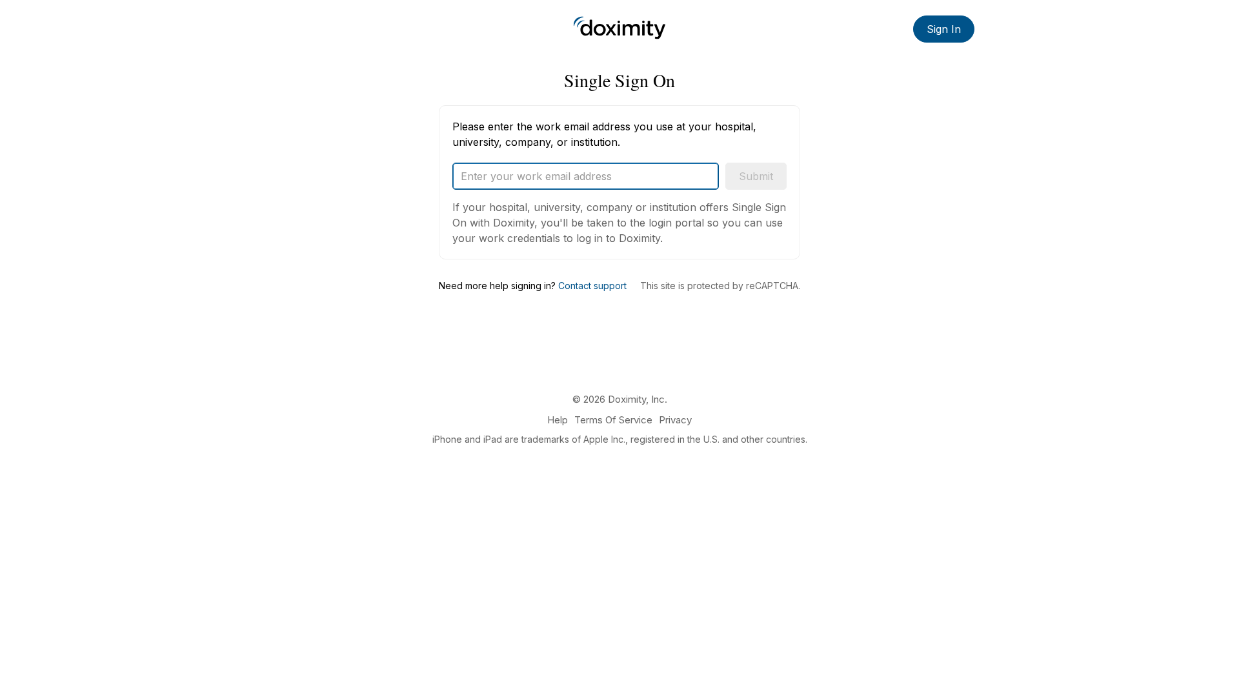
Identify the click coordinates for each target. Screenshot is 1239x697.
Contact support (592, 285)
